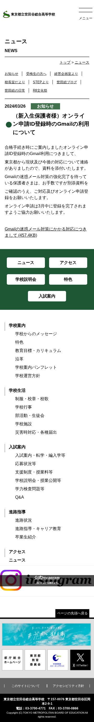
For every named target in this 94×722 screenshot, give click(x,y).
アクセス (17, 551)
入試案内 (17, 447)
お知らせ (11, 74)
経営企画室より (66, 74)
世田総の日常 (15, 90)
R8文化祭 (40, 90)
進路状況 (23, 520)
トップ (65, 62)
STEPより (41, 82)
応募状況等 (25, 463)
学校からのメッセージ (36, 334)
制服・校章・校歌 (32, 398)
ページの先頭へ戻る (72, 613)
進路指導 (17, 512)
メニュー (85, 18)
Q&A (19, 497)
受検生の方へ (36, 74)
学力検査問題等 (29, 489)
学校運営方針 (27, 375)
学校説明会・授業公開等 (38, 480)
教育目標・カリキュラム (38, 350)
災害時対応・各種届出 (36, 432)
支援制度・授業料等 (34, 472)
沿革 (19, 359)
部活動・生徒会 (29, 415)
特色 (19, 342)
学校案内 (17, 325)
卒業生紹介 (25, 537)
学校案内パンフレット (36, 367)
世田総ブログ (67, 82)
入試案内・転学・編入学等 (40, 455)
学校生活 (17, 390)
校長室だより (15, 82)
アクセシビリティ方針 (68, 686)
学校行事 (23, 407)
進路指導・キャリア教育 (38, 528)
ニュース (82, 62)
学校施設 (23, 424)
